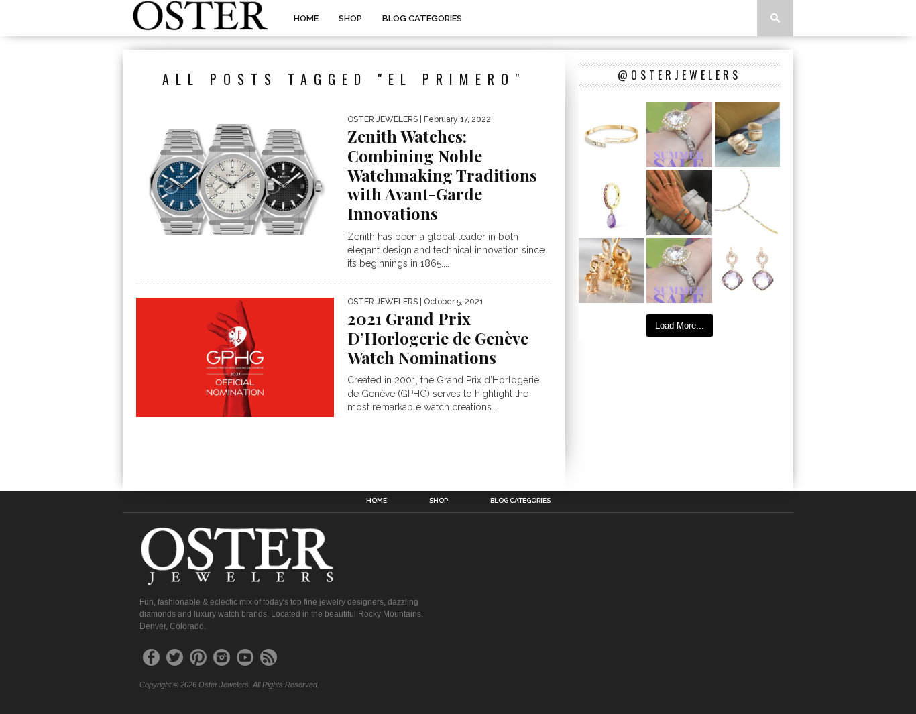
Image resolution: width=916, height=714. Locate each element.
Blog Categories (422, 18)
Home (306, 18)
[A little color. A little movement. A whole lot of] (611, 202)
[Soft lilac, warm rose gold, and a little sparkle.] (747, 270)
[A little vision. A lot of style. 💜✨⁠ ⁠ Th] (747, 202)
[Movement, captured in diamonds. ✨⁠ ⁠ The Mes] (611, 134)
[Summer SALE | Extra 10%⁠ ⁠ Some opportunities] (678, 134)
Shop (350, 18)
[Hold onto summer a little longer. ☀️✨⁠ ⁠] (678, 202)
